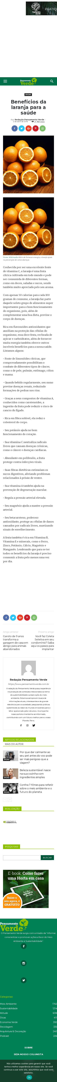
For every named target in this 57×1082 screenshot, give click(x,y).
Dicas (28, 94)
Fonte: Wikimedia (10, 257)
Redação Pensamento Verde (29, 119)
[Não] (53, 1070)
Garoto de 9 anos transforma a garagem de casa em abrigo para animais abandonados (15, 643)
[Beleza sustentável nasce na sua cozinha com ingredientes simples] (10, 773)
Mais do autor (14, 744)
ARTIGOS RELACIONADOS (19, 740)
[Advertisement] (28, 47)
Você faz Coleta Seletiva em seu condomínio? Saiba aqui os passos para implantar (42, 643)
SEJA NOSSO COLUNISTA (28, 1054)
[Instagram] (28, 725)
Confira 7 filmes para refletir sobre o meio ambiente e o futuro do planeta (36, 788)
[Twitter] (34, 725)
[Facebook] (22, 725)
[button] (52, 81)
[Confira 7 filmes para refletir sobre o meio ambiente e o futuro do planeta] (10, 788)
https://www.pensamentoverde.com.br (28, 684)
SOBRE (28, 1047)
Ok (29, 1077)
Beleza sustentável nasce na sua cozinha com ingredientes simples (35, 774)
